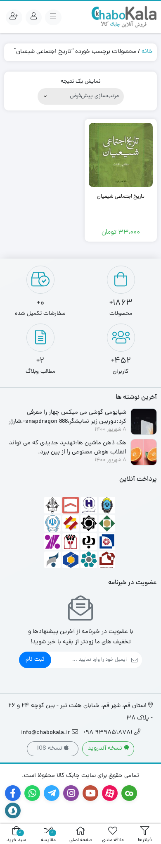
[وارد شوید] (34, 17)
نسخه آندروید (106, 748)
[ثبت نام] (14, 17)
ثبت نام (35, 659)
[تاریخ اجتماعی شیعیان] (121, 155)
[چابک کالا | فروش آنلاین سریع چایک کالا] (124, 17)
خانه (147, 52)
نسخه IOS (50, 748)
